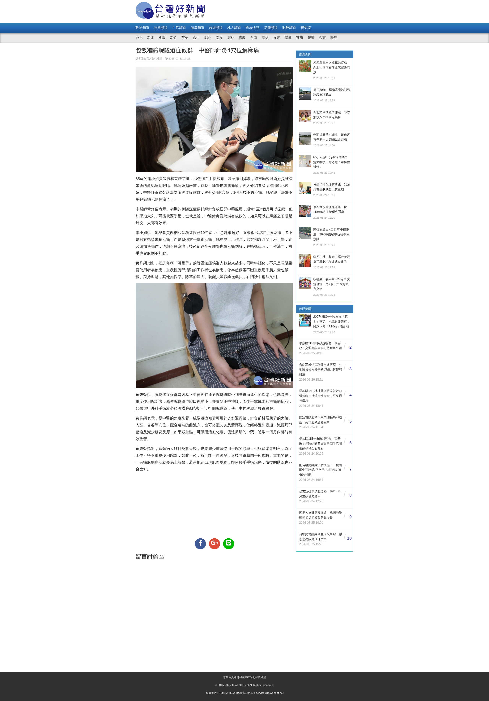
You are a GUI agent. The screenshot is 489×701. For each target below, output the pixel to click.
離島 (333, 38)
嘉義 (242, 38)
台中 (196, 38)
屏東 (276, 38)
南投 (219, 38)
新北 (150, 38)
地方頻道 (234, 28)
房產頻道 (271, 28)
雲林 (230, 38)
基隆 (288, 38)
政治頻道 (142, 28)
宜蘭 (299, 38)
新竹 (173, 38)
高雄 (265, 38)
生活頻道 (179, 28)
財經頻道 (289, 28)
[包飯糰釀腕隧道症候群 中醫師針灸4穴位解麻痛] (200, 544)
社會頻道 (161, 28)
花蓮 (311, 38)
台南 (253, 38)
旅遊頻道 (216, 28)
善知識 (306, 28)
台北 (139, 38)
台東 (322, 38)
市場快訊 (252, 28)
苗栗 (184, 38)
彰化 (207, 38)
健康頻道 (197, 28)
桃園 (162, 38)
